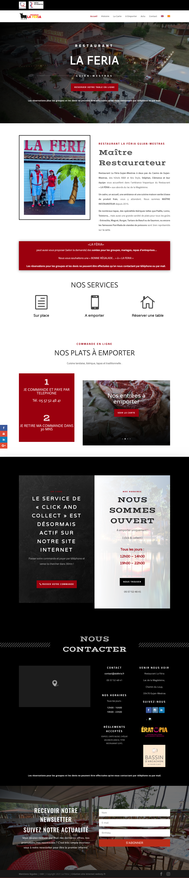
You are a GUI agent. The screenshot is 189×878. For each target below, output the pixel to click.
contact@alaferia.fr (114, 673)
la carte (106, 230)
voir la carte (126, 413)
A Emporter (131, 16)
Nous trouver (132, 582)
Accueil (93, 16)
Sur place (41, 315)
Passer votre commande (58, 584)
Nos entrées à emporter (126, 398)
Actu (143, 16)
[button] (55, 683)
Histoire (105, 16)
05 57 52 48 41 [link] (132, 591)
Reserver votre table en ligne (94, 87)
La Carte (117, 16)
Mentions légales (28, 874)
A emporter (94, 315)
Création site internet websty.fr (88, 874)
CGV (42, 874)
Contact (153, 16)
